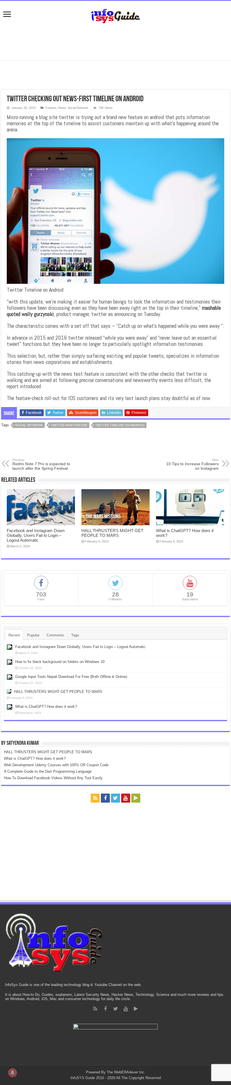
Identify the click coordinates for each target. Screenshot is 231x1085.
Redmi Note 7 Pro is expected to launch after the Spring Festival (41, 464)
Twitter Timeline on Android (120, 425)
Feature (51, 107)
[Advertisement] (115, 41)
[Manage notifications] (12, 1072)
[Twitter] (115, 798)
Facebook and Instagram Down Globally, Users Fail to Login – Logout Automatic (36, 535)
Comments (55, 635)
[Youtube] (125, 798)
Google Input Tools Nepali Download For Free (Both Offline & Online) (71, 677)
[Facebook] (105, 798)
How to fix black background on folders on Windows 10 (60, 662)
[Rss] (95, 798)
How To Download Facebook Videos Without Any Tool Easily (53, 778)
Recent (14, 635)
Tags (75, 635)
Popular (33, 635)
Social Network (78, 107)
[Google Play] (135, 798)
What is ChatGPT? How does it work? (46, 706)
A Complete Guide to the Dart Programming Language (48, 771)
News (62, 107)
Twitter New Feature (69, 425)
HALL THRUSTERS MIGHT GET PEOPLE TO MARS (112, 533)
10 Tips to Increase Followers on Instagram (192, 464)
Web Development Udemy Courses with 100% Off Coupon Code (56, 765)
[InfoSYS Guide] (115, 14)
